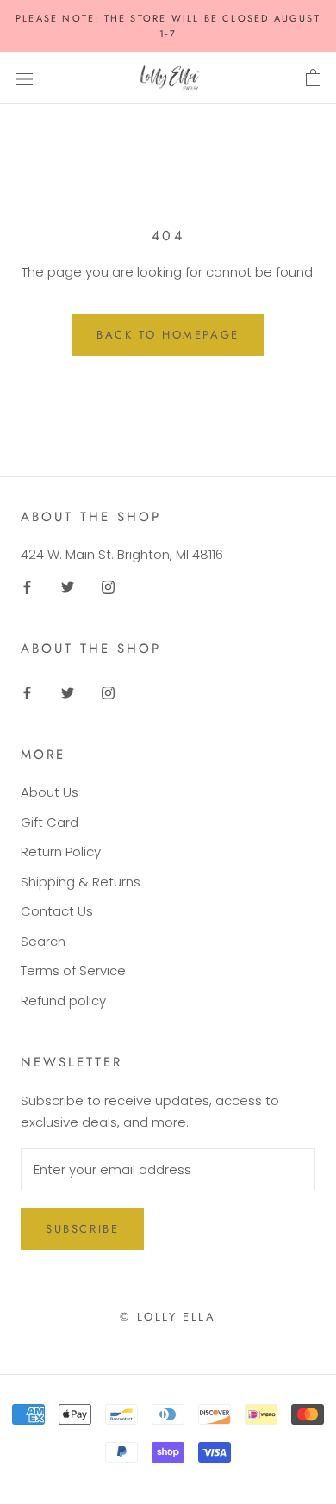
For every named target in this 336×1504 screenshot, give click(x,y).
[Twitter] (67, 586)
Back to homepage (168, 334)
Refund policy (63, 1000)
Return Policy (61, 851)
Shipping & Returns (80, 882)
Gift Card (49, 822)
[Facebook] (27, 586)
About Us (49, 792)
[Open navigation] (24, 78)
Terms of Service (73, 970)
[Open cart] (313, 78)
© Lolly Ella (167, 1316)
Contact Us (57, 911)
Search (43, 941)
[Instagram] (108, 586)
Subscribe (82, 1229)
